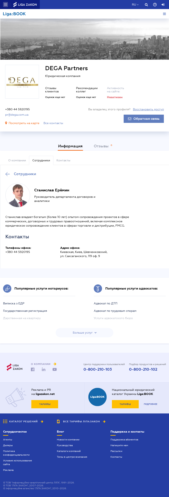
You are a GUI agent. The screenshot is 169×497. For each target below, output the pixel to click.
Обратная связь (146, 119)
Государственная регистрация (25, 310)
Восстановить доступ (148, 109)
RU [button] (134, 4)
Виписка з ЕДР (13, 303)
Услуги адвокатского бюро (113, 318)
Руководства (65, 445)
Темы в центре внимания (72, 456)
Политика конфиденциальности (16, 453)
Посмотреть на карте (24, 123)
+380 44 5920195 (17, 109)
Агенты (7, 439)
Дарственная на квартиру (22, 318)
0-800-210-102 (143, 369)
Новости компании (68, 439)
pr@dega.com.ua (16, 114)
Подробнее (150, 404)
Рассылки (116, 451)
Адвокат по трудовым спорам (115, 310)
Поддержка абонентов (124, 439)
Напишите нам (119, 445)
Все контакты (53, 123)
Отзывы (102, 146)
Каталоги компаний (69, 451)
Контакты (116, 456)
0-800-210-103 (97, 369)
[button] (5, 4)
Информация (70, 146)
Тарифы (44, 404)
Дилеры (8, 445)
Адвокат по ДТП (105, 303)
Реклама (8, 470)
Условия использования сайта (17, 462)
